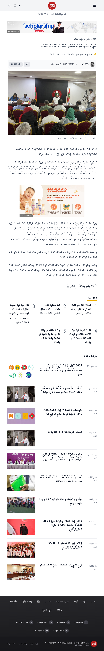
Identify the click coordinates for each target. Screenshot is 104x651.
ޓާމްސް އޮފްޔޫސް (11, 644)
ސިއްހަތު (47, 601)
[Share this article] (27, 64)
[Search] (9, 5)
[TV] (15, 5)
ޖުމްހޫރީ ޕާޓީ (71, 286)
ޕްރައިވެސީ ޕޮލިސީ (34, 644)
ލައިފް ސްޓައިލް (46, 610)
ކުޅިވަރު (76, 601)
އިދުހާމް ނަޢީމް (85, 64)
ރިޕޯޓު (38, 601)
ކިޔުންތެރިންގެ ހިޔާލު (22, 644)
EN (20, 5)
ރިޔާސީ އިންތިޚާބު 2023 (82, 39)
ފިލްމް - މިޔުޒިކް (27, 601)
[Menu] (94, 5)
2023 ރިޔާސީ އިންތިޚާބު (88, 286)
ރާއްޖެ (94, 39)
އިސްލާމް (59, 610)
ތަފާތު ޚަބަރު (13, 601)
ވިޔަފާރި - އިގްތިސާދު (61, 601)
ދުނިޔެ (84, 601)
